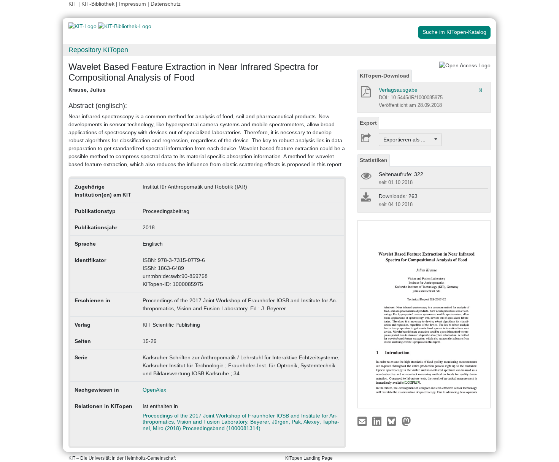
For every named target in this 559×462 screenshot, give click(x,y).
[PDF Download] (365, 94)
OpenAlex (154, 390)
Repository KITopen (98, 50)
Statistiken (373, 160)
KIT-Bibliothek (98, 4)
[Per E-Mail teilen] (362, 421)
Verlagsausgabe (398, 90)
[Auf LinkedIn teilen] (377, 421)
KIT (72, 4)
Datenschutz (166, 4)
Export (368, 123)
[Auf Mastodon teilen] (406, 421)
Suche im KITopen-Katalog (454, 32)
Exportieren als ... (408, 140)
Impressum (132, 4)
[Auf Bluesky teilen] (393, 421)
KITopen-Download (385, 76)
